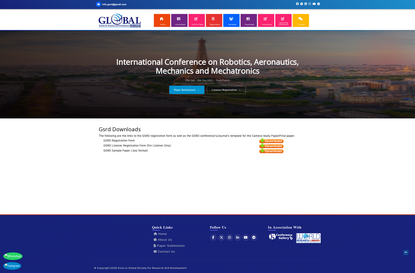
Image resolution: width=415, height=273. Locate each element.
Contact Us (166, 251)
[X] (221, 237)
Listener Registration (226, 89)
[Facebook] (213, 237)
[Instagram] (229, 237)
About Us (164, 239)
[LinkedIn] (237, 237)
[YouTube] (245, 237)
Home (162, 234)
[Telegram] (253, 237)
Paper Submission (187, 89)
